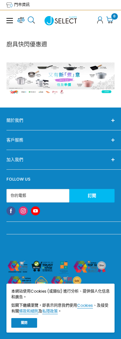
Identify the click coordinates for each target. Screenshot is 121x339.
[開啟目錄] (9, 20)
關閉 (24, 322)
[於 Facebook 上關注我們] (10, 210)
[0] (110, 20)
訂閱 (92, 196)
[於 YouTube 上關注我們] (35, 210)
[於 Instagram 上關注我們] (23, 210)
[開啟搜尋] (31, 20)
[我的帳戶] (100, 20)
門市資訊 (21, 4)
